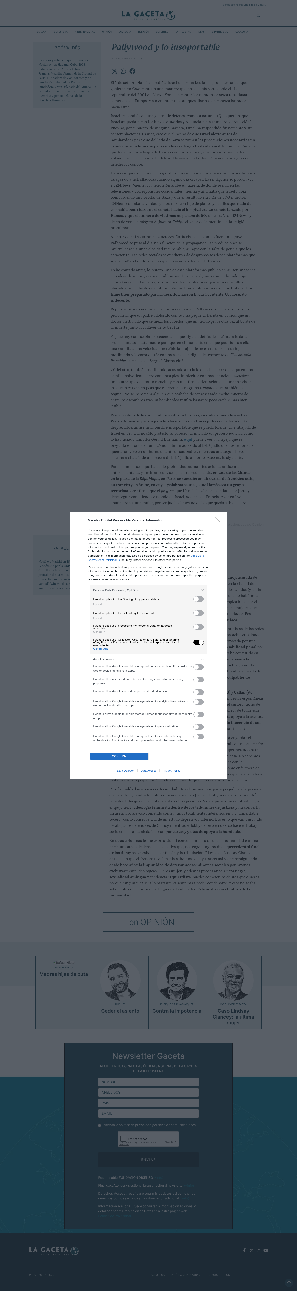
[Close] (218, 521)
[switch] (198, 599)
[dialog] (148, 645)
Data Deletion (125, 770)
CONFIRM (119, 756)
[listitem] (148, 590)
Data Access (148, 770)
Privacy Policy (171, 770)
